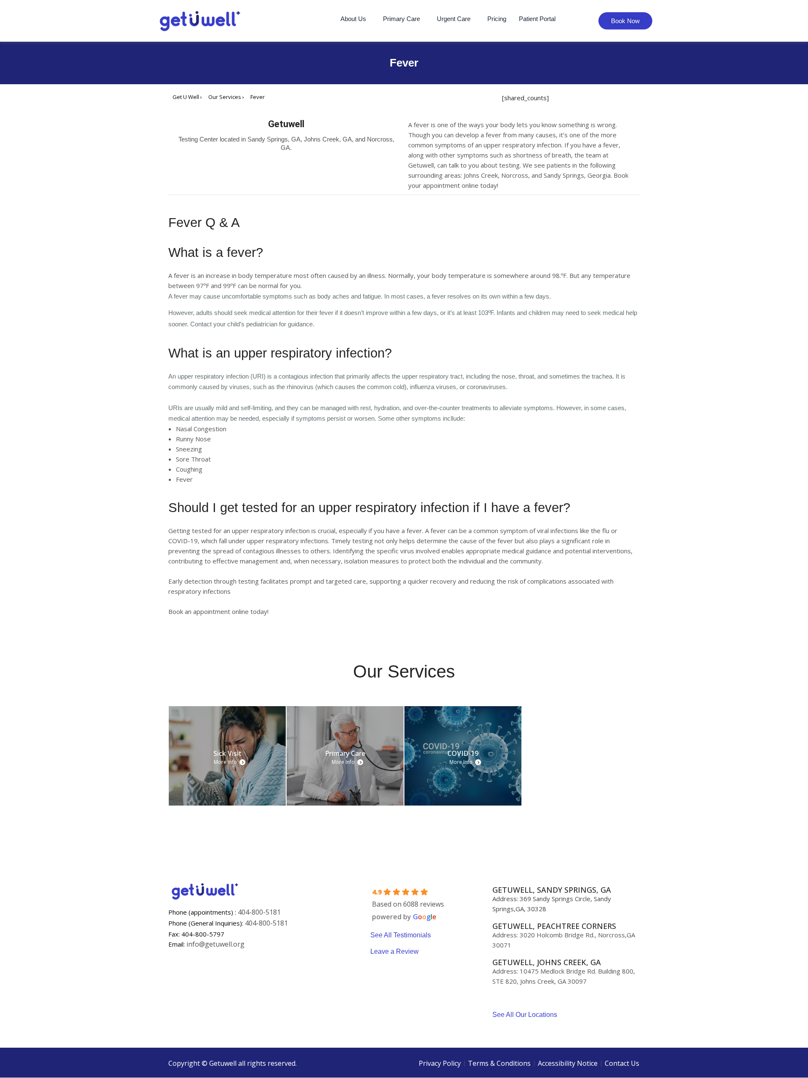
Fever (257, 97)
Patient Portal (537, 18)
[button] (355, 18)
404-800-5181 (259, 912)
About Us (353, 18)
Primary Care (401, 18)
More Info (225, 762)
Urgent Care (453, 18)
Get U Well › (187, 97)
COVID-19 (462, 753)
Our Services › (226, 97)
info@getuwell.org (215, 944)
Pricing (496, 18)
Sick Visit (227, 753)
